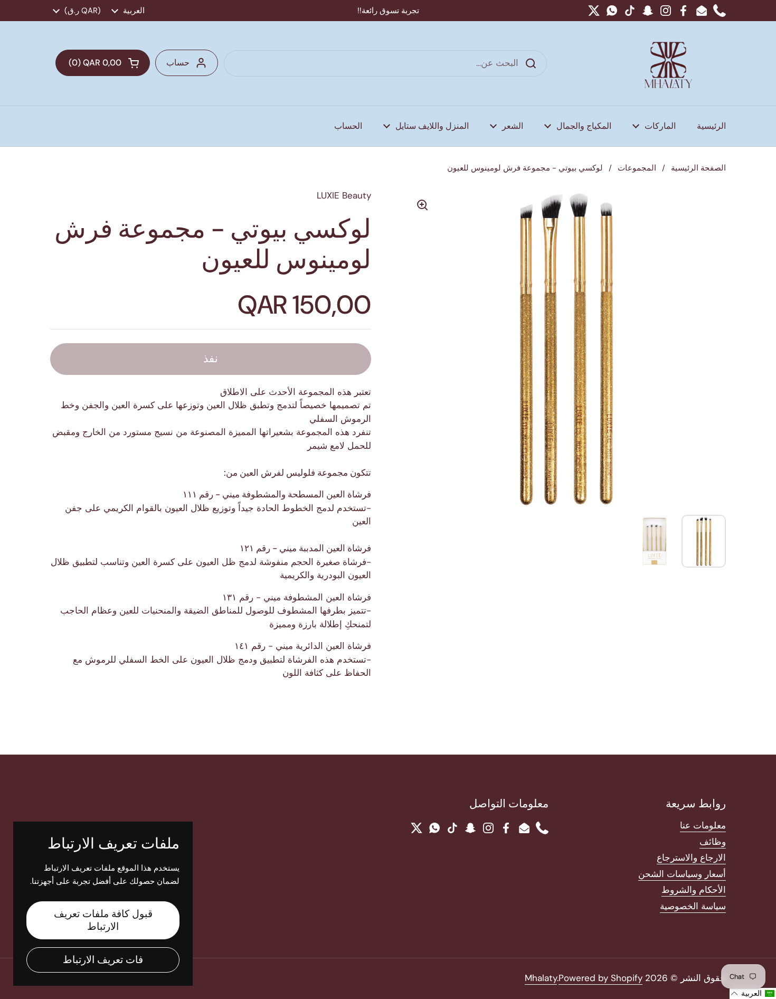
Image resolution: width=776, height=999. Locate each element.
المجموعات (637, 168)
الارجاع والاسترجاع (691, 857)
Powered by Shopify (600, 978)
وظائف (712, 841)
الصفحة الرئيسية (698, 168)
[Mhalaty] (668, 63)
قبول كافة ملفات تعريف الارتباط (103, 920)
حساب (178, 62)
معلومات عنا (703, 825)
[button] (102, 63)
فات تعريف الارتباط (103, 959)
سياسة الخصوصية (693, 906)
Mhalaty (541, 978)
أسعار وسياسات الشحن (682, 874)
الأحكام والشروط (693, 890)
